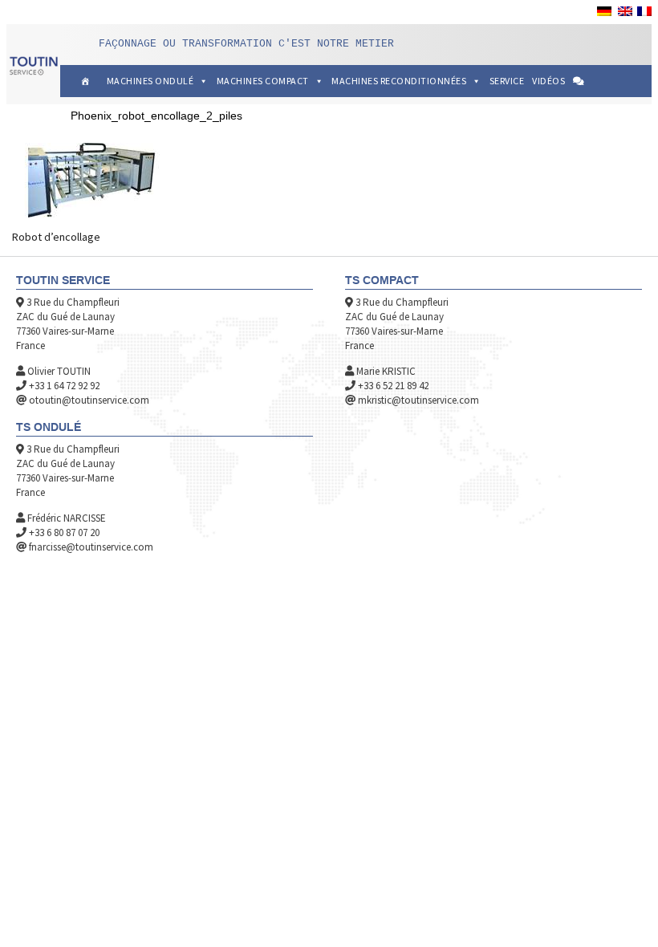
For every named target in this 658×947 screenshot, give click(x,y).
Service (507, 81)
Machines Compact (263, 81)
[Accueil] (85, 81)
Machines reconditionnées (398, 81)
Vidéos (548, 81)
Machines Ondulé (150, 81)
